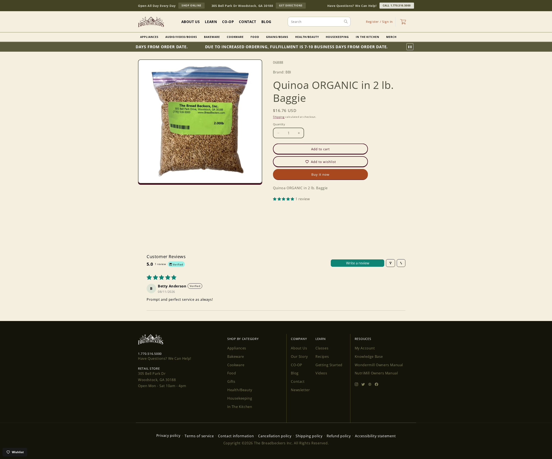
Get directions (292, 6)
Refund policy (339, 436)
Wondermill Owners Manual (379, 365)
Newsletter (300, 390)
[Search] (346, 21)
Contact (297, 381)
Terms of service (199, 436)
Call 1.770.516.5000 (397, 5)
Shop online (193, 6)
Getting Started (328, 365)
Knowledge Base (369, 356)
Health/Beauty (307, 37)
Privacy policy (168, 435)
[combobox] (319, 21)
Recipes (322, 356)
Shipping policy (309, 436)
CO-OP (296, 365)
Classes (321, 348)
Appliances (149, 37)
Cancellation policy (274, 436)
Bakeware (212, 37)
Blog (294, 373)
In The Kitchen (367, 37)
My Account (365, 348)
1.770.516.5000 (150, 354)
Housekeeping (337, 37)
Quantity (279, 124)
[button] (403, 21)
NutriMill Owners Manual (376, 373)
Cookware (235, 37)
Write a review (357, 263)
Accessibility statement (375, 436)
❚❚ (410, 46)
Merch (391, 37)
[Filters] (390, 263)
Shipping (279, 116)
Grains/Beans (277, 37)
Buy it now (320, 174)
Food (255, 37)
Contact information (236, 436)
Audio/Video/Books (181, 37)
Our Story (299, 356)
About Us (299, 348)
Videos (321, 373)
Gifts (231, 381)
